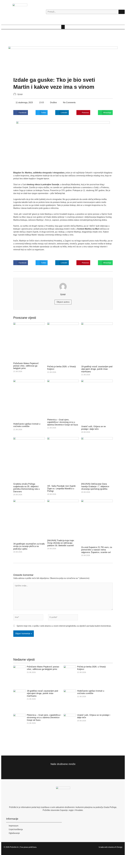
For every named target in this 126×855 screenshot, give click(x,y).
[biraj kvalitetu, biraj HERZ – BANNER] (63, 60)
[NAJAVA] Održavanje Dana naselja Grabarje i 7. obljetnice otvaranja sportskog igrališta (95, 486)
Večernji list (60, 193)
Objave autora (63, 302)
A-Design (118, 847)
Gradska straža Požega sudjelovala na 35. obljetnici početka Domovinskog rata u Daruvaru (26, 488)
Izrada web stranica (106, 847)
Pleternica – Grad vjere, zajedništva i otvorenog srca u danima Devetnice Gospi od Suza (62, 422)
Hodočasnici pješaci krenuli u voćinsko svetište (26, 425)
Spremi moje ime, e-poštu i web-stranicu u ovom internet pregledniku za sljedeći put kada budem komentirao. (64, 626)
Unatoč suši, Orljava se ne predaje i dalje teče (93, 427)
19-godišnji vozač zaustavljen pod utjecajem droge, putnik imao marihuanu (96, 369)
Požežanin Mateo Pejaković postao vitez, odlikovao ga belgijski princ (26, 366)
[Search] (121, 12)
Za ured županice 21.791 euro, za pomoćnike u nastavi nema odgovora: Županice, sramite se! (96, 549)
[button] (63, 27)
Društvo (53, 102)
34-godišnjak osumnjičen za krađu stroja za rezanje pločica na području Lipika (29, 546)
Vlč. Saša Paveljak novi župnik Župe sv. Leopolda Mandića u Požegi (61, 488)
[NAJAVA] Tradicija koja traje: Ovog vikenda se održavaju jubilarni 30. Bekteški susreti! (60, 543)
